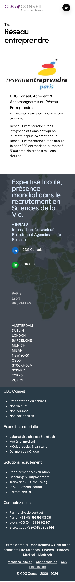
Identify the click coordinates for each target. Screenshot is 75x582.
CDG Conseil (32, 249)
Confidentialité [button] (46, 562)
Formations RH (20, 492)
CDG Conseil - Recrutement (27, 113)
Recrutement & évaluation (29, 472)
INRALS (28, 264)
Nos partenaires (21, 416)
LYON (16, 298)
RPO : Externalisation (25, 487)
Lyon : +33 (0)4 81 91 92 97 (29, 522)
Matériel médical (22, 441)
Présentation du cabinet (27, 401)
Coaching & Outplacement (29, 477)
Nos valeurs (18, 406)
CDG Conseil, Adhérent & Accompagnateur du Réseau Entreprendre (34, 102)
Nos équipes (18, 411)
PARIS (17, 293)
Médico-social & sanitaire (28, 446)
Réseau (49, 113)
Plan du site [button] (37, 567)
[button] (66, 8)
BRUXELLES (21, 303)
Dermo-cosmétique (24, 451)
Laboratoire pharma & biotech (32, 436)
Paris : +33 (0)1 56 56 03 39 (30, 517)
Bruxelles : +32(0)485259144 (31, 527)
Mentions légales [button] (20, 562)
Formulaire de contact (26, 512)
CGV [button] (64, 562)
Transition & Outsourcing (28, 482)
